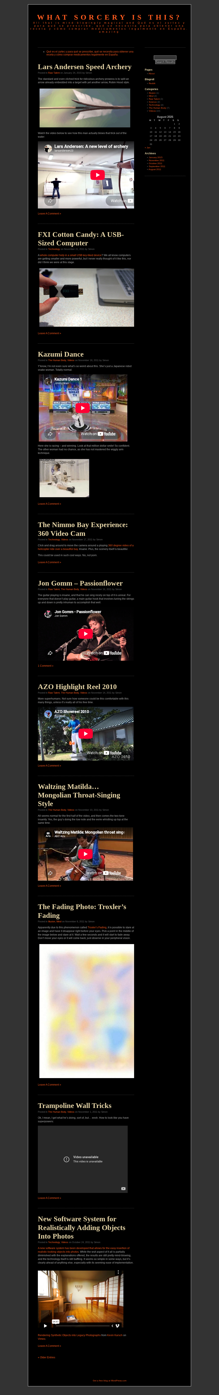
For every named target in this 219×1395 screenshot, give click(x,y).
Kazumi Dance (61, 354)
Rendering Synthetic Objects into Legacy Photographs (69, 1335)
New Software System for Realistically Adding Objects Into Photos (81, 1227)
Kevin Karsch (115, 1335)
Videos (70, 360)
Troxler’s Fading (97, 927)
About (152, 73)
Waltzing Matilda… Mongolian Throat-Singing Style (79, 795)
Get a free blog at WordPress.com (109, 1380)
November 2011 (156, 160)
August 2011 (155, 169)
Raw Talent (54, 72)
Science (153, 102)
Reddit (152, 83)
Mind (58, 921)
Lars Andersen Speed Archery (85, 67)
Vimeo (41, 1338)
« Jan (147, 147)
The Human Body (57, 360)
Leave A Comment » (49, 213)
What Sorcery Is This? (109, 17)
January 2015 (156, 157)
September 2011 (157, 166)
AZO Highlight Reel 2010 (77, 687)
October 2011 (155, 163)
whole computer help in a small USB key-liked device (71, 255)
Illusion (51, 921)
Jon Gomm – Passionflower (80, 583)
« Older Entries (46, 1357)
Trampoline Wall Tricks (74, 1105)
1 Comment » (45, 665)
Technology (54, 249)
